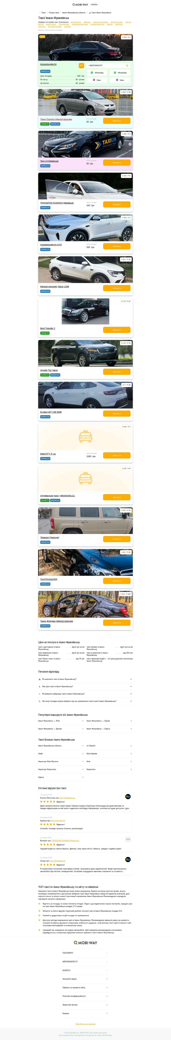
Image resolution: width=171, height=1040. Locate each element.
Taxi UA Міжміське (49, 161)
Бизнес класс (51, 24)
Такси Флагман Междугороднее (56, 621)
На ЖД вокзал (76, 22)
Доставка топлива (55, 27)
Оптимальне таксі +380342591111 (57, 495)
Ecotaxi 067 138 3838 (51, 412)
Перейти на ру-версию (86, 1024)
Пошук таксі (54, 12)
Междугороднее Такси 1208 (54, 286)
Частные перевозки (100, 22)
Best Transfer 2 (47, 328)
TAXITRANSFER (48, 579)
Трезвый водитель (97, 24)
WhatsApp (99, 73)
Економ (110, 24)
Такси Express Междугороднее (56, 119)
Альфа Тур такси (49, 370)
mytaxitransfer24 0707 (51, 244)
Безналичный (64, 24)
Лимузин (67, 27)
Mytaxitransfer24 (48, 64)
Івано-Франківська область (74, 12)
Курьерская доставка (80, 24)
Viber (99, 80)
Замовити (117, 121)
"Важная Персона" (49, 537)
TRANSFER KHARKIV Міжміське (57, 203)
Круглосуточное (117, 22)
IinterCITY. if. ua (48, 454)
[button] (130, 144)
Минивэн (87, 22)
